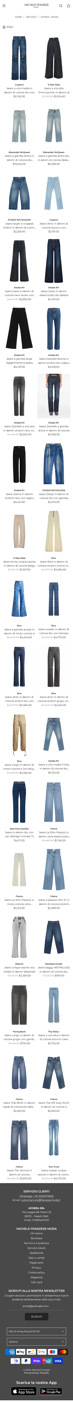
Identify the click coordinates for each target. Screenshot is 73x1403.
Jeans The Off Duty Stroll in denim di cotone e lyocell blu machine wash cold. (53, 1105)
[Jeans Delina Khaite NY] (19, 464)
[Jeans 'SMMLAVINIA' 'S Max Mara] (53, 58)
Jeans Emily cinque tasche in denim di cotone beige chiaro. (19, 564)
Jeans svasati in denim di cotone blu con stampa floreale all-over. (53, 631)
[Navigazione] (4, 6)
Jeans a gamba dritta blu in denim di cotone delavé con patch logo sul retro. (54, 158)
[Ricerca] (61, 6)
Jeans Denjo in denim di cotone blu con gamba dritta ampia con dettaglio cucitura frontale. (53, 496)
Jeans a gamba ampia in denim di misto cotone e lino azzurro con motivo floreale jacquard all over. (19, 632)
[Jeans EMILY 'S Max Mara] (19, 531)
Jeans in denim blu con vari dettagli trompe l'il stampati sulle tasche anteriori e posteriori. (19, 834)
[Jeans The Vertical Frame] (19, 1140)
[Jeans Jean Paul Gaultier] (19, 802)
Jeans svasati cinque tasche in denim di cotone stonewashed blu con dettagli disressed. (54, 1172)
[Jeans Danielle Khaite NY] (19, 396)
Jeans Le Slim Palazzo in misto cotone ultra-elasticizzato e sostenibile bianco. (19, 902)
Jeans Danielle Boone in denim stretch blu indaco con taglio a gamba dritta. (54, 361)
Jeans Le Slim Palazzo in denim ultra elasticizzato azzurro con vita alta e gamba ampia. (54, 834)
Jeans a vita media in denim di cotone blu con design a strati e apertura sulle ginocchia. (19, 90)
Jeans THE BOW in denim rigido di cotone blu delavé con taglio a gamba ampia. (19, 1105)
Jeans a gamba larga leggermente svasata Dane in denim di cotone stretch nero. (19, 361)
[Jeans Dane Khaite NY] (19, 261)
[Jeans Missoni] (19, 937)
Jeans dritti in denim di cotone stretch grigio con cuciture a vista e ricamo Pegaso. (54, 699)
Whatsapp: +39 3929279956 (36, 1196)
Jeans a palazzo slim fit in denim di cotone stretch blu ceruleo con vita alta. (53, 902)
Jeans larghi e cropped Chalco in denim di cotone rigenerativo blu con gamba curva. (19, 226)
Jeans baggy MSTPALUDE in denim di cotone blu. (54, 969)
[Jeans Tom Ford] (53, 1140)
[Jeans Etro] (53, 531)
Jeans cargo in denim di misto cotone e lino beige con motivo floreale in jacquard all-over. (19, 767)
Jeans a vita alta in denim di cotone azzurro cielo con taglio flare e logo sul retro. (53, 1037)
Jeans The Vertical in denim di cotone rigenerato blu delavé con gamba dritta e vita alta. (19, 1172)
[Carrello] (68, 6)
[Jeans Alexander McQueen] (19, 126)
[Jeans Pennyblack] (19, 1005)
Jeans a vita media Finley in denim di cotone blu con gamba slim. (53, 767)
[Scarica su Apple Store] (23, 1391)
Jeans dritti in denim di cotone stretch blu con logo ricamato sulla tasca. (19, 699)
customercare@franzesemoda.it (40, 1200)
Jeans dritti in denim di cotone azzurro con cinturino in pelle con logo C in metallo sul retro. (53, 226)
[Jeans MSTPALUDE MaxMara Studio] (53, 937)
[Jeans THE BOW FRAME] (19, 1072)
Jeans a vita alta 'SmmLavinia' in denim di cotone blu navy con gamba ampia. (53, 90)
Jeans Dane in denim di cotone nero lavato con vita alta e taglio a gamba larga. (19, 293)
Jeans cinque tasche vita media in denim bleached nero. (19, 970)
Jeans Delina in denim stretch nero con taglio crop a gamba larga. (19, 496)
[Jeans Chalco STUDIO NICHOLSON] (19, 193)
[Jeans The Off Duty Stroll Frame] (53, 1072)
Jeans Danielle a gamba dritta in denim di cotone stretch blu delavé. (53, 428)
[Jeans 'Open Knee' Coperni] (19, 58)
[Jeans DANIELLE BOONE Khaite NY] (53, 328)
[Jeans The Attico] (53, 1005)
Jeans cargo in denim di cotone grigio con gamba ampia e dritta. (19, 1037)
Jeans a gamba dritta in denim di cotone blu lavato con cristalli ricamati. (19, 158)
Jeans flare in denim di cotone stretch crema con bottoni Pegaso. (54, 564)
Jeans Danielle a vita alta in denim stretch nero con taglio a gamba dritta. (19, 428)
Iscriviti (36, 1316)
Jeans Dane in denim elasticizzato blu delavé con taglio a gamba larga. (54, 293)
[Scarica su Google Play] (51, 1391)
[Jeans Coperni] (53, 193)
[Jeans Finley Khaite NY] (53, 734)
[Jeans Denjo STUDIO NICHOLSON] (53, 464)
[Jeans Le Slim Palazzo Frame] (53, 802)
